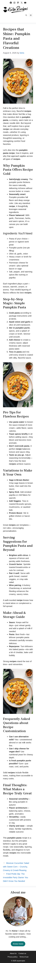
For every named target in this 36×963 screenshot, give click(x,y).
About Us (13, 953)
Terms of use (24, 957)
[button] (26, 15)
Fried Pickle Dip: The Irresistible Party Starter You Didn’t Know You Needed (15, 877)
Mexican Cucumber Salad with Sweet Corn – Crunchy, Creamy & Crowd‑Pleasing (16, 866)
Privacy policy (13, 957)
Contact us (22, 953)
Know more (18, 944)
